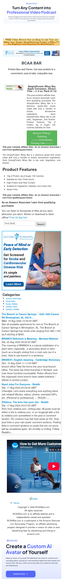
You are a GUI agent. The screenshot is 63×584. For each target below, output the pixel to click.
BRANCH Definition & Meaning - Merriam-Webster (30, 338)
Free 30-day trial (18, 217)
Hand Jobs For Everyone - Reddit (21, 384)
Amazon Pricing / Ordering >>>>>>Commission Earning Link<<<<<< (42, 138)
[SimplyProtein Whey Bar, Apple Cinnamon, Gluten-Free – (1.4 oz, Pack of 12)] (14, 87)
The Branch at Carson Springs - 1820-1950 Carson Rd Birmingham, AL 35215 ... (30, 315)
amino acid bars (13, 298)
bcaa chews (11, 303)
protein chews (12, 309)
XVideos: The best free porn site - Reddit (25, 402)
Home (16, 502)
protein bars (11, 306)
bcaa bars (10, 301)
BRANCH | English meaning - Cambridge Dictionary (31, 359)
